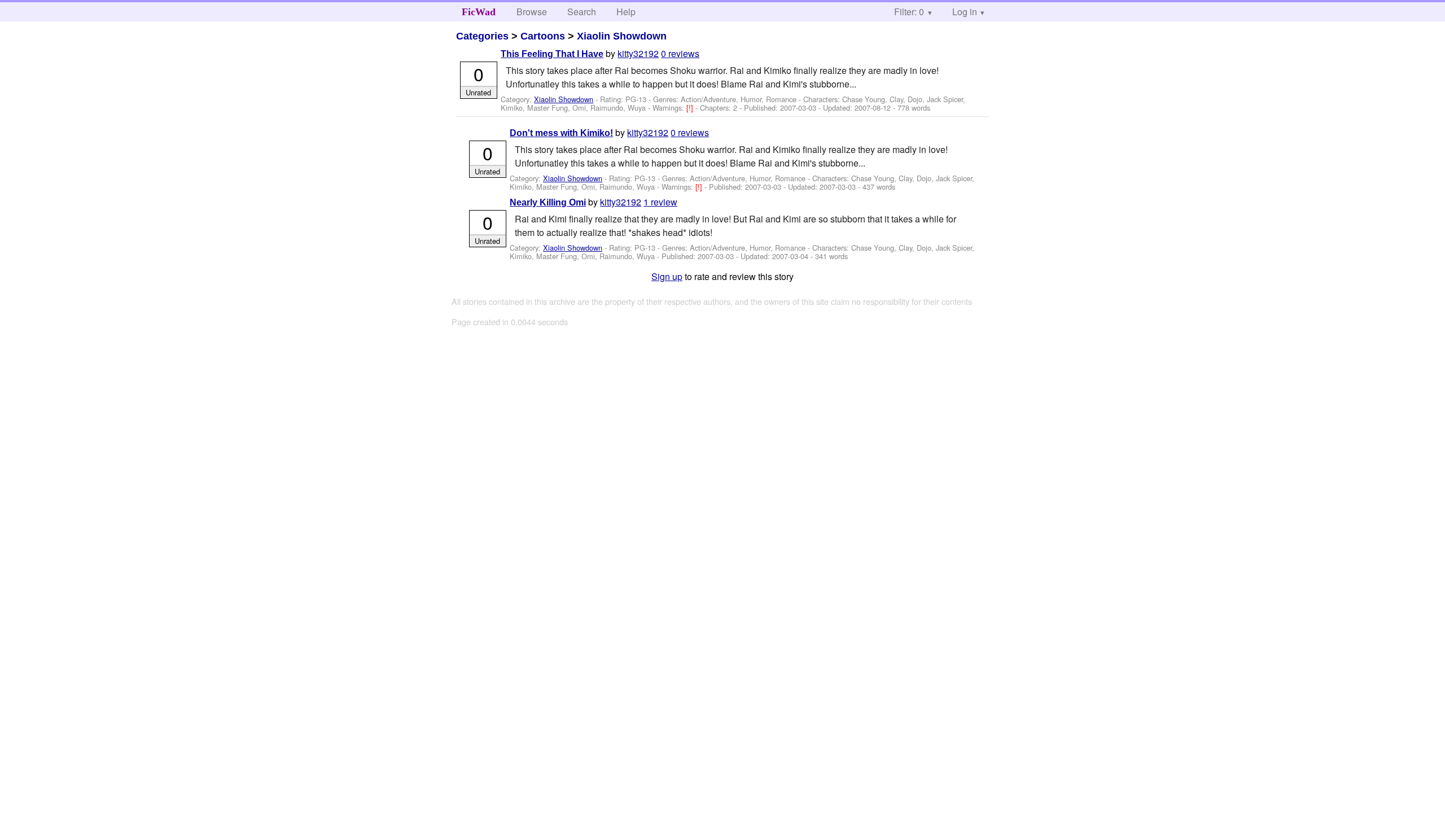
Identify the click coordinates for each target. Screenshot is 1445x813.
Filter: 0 (909, 11)
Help (626, 11)
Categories (482, 36)
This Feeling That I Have (552, 54)
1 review (660, 201)
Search (581, 11)
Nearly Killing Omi (548, 202)
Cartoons (542, 36)
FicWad (479, 12)
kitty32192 (638, 53)
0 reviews (680, 53)
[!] (690, 107)
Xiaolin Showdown (622, 36)
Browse (531, 11)
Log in (964, 11)
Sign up (666, 276)
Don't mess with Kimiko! (561, 133)
